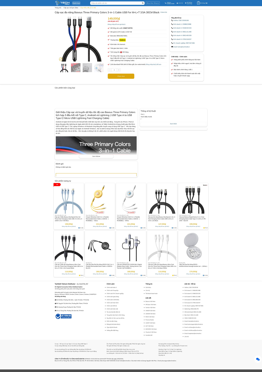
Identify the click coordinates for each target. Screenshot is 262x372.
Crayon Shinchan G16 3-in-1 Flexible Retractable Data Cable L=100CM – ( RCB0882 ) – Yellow (97, 218)
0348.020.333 (192, 318)
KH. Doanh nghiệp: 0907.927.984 (184, 43)
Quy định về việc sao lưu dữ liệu (115, 318)
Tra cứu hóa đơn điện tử (113, 312)
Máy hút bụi (140, 353)
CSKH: (186, 318)
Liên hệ (148, 290)
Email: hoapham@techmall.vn (192, 333)
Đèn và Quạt (168, 344)
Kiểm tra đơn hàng (112, 321)
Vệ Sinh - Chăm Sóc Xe (129, 353)
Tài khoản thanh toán (152, 293)
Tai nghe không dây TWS (128, 344)
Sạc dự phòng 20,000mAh (62, 351)
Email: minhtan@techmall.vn (192, 327)
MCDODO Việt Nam (151, 329)
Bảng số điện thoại (125, 351)
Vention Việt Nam (150, 307)
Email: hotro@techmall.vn (181, 47)
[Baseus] (122, 40)
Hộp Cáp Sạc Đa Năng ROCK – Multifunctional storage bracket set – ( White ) (193, 265)
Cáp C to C (167, 349)
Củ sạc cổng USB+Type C (80, 344)
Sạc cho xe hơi (69, 345)
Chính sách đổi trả (112, 306)
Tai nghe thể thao (111, 345)
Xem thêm (95, 156)
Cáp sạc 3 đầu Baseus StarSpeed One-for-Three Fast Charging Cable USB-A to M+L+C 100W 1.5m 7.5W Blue (68, 218)
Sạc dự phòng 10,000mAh (84, 349)
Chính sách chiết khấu (113, 299)
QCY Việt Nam (150, 326)
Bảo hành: (187, 315)
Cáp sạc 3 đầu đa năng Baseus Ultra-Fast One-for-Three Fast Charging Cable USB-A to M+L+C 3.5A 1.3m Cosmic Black (69, 266)
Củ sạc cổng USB (59, 345)
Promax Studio (150, 320)
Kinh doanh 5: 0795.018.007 (182, 39)
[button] (153, 3)
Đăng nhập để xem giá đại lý (116, 24)
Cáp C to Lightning (176, 349)
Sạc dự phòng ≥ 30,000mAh (78, 351)
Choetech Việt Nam (151, 332)
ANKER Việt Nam (150, 310)
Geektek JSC (149, 335)
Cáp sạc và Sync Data (71, 8)
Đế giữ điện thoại (121, 349)
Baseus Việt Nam (150, 301)
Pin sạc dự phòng (59, 349)
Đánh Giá (163, 12)
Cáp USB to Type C (163, 351)
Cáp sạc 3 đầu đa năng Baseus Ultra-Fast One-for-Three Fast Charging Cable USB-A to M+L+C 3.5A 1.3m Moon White (162, 266)
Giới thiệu (148, 287)
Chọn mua (121, 76)
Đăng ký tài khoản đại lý (113, 324)
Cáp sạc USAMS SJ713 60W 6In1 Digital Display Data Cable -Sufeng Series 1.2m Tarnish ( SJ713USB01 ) (129, 266)
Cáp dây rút (161, 355)
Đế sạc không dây (79, 345)
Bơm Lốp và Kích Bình (113, 351)
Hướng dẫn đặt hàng (112, 330)
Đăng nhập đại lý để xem (153, 64)
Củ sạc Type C (68, 344)
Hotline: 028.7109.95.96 (181, 20)
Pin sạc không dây (70, 349)
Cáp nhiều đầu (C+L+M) (88, 8)
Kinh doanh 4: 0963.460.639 (182, 35)
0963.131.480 (197, 312)
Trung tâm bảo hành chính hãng (116, 315)
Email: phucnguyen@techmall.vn (193, 324)
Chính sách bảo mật (112, 309)
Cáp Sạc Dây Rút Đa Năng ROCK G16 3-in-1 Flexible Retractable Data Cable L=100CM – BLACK (100, 266)
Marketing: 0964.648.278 (191, 309)
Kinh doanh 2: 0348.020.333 (182, 28)
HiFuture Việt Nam (151, 304)
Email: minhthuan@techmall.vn (193, 330)
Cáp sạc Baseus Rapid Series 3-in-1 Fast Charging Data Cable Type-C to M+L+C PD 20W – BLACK (192, 218)
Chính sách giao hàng (113, 296)
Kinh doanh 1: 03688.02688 (182, 24)
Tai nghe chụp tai (140, 344)
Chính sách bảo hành (113, 302)
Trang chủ (58, 8)
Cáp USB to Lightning (176, 351)
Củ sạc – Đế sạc (59, 344)
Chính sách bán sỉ (112, 287)
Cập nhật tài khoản (112, 327)
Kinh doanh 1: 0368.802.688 (192, 290)
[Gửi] (143, 3)
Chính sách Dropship (112, 290)
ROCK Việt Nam (150, 317)
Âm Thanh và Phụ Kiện (113, 344)
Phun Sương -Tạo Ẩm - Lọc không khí (168, 345)
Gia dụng (161, 344)
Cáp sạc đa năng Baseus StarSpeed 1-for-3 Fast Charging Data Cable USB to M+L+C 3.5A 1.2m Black (161, 218)
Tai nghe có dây (121, 345)
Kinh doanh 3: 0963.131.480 (182, 32)
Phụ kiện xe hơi (111, 349)
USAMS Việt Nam (150, 313)
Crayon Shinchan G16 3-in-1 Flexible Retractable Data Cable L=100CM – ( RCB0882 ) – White (128, 218)
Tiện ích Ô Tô (135, 351)
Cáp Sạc (160, 349)
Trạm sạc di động (92, 351)
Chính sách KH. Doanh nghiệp (115, 293)
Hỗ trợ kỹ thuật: (188, 312)
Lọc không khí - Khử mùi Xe (114, 353)
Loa (128, 345)
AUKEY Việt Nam (150, 323)
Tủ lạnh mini (183, 345)
